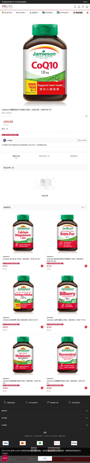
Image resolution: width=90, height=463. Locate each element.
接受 (45, 458)
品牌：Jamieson (7, 112)
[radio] (3, 116)
